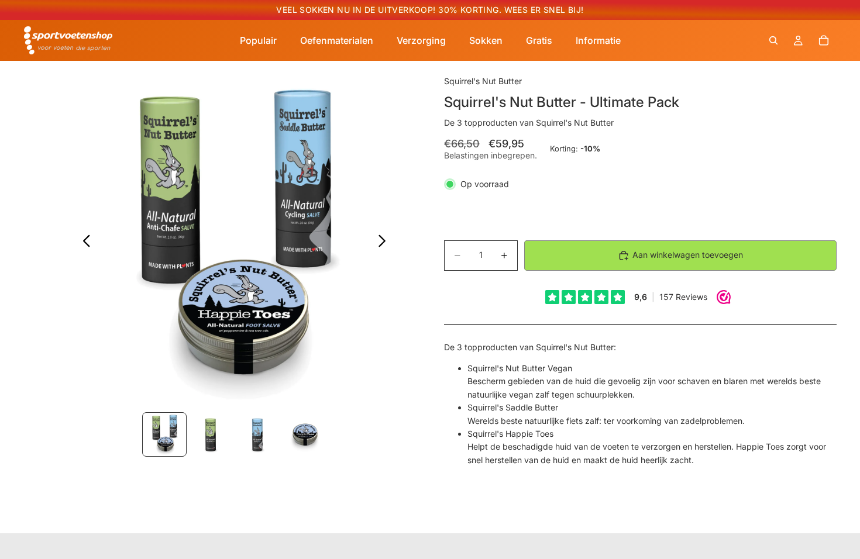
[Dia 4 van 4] (305, 434)
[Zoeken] (773, 40)
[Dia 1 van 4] (164, 434)
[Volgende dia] (385, 243)
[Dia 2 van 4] (211, 434)
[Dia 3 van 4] (258, 434)
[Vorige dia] (83, 243)
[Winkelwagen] (824, 40)
